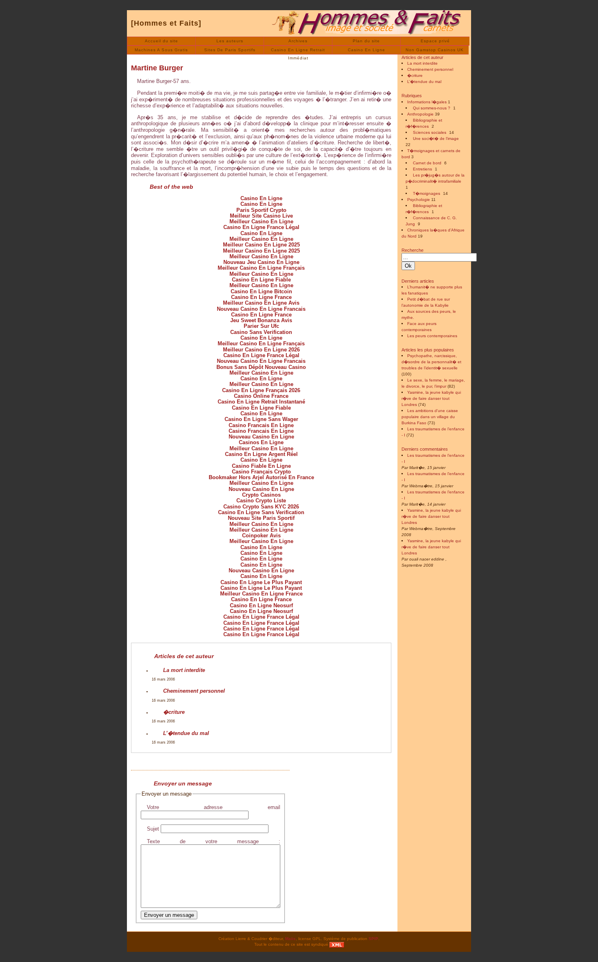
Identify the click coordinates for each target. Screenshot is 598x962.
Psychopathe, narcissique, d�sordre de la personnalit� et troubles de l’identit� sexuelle (431, 361)
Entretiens (422, 169)
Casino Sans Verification (261, 332)
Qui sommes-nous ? (431, 108)
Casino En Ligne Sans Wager (261, 419)
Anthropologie (420, 114)
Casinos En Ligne (261, 442)
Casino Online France (261, 396)
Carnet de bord (427, 163)
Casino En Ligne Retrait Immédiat (298, 51)
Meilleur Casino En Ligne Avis (261, 303)
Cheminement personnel (194, 691)
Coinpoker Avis (261, 535)
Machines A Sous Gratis (161, 50)
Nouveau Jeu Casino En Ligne (261, 262)
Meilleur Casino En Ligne (261, 221)
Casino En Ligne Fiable (261, 280)
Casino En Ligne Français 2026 (261, 390)
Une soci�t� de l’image (436, 138)
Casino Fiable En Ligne (261, 466)
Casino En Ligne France (261, 297)
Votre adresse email (213, 807)
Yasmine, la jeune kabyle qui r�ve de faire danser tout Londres (431, 398)
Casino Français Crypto (261, 472)
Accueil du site (161, 41)
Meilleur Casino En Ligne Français (261, 268)
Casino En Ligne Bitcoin (261, 291)
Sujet (153, 829)
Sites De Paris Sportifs (229, 50)
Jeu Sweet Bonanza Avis (261, 320)
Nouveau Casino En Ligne (261, 437)
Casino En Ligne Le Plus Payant (261, 582)
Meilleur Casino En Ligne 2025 (261, 245)
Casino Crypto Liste (261, 500)
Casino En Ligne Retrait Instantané (261, 402)
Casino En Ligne (366, 50)
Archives (298, 41)
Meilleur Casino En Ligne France (261, 594)
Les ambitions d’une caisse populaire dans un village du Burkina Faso (430, 416)
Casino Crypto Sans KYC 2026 (261, 507)
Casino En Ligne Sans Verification (261, 512)
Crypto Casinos (261, 495)
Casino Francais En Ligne (261, 425)
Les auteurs (229, 41)
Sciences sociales (429, 132)
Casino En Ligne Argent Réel (261, 454)
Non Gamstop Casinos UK (435, 50)
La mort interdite (184, 670)
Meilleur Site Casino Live (261, 216)
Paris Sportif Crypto (261, 210)
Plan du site (366, 41)
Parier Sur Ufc (261, 326)
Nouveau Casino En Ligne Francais (261, 309)
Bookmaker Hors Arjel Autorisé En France (261, 477)
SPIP (373, 938)
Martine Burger (157, 68)
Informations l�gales (427, 102)
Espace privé (435, 41)
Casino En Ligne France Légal (261, 227)
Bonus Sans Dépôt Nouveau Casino (261, 367)
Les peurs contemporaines (432, 336)
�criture (174, 712)
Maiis (290, 938)
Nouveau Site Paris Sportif (261, 518)
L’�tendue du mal (186, 733)
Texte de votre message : (213, 841)
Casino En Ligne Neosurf (261, 605)
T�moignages (426, 193)
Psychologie (418, 199)
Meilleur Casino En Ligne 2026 (261, 350)
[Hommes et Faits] (166, 23)
